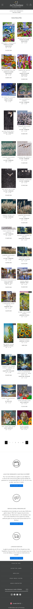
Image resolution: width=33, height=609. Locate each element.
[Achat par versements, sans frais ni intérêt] (16, 463)
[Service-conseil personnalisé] (16, 498)
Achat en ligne (16, 568)
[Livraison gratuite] (16, 536)
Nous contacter (16, 583)
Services (16, 573)
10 (22, 442)
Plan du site (16, 563)
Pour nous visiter (16, 578)
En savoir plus (16, 485)
